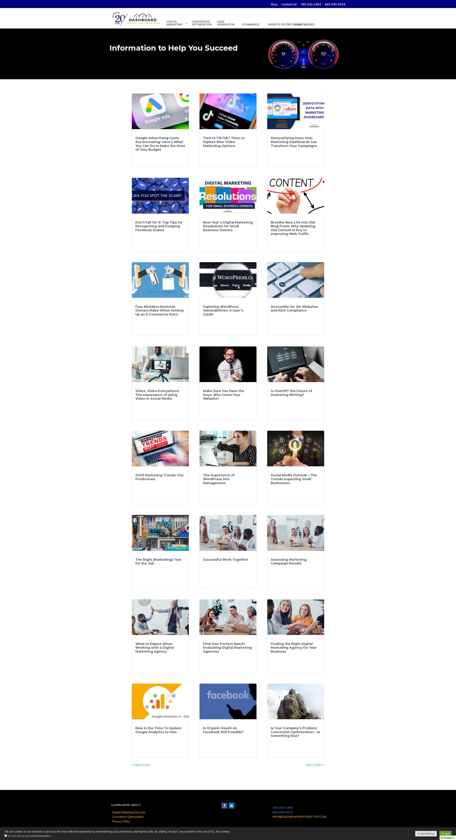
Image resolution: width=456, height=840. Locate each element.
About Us (300, 24)
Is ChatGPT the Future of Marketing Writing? (291, 393)
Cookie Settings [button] (426, 833)
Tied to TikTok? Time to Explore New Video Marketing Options (223, 142)
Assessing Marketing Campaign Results (289, 562)
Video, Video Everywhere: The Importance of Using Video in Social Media (157, 395)
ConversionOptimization (202, 23)
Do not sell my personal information (29, 836)
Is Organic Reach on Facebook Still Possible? (223, 730)
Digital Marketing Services (128, 812)
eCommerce (250, 24)
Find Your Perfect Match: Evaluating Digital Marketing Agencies (227, 648)
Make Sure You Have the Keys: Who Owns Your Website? (223, 395)
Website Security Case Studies (278, 24)
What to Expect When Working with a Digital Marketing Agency (154, 648)
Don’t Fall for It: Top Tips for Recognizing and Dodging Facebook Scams (159, 226)
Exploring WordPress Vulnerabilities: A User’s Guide (223, 310)
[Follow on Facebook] (224, 805)
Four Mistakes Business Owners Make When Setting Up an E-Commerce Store (159, 310)
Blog (274, 4)
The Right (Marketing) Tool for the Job (158, 562)
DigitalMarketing (175, 23)
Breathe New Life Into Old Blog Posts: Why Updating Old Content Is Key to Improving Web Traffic (293, 228)
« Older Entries (141, 765)
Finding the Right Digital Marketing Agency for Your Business (294, 648)
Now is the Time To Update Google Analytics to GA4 (158, 730)
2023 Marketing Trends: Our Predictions (159, 477)
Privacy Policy (121, 821)
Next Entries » (315, 765)
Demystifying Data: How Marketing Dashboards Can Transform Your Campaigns (294, 142)
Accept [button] (445, 833)
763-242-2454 (311, 4)
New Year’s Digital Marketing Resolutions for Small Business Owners (228, 226)
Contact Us (289, 4)
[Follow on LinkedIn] (231, 805)
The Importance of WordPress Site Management (219, 479)
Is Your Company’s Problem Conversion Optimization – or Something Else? (295, 732)
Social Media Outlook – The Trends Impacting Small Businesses (294, 479)
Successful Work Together (225, 560)
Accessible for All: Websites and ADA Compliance (294, 309)
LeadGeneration (226, 23)
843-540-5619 (335, 4)
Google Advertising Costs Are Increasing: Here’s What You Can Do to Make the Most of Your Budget (160, 144)
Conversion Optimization (128, 816)
